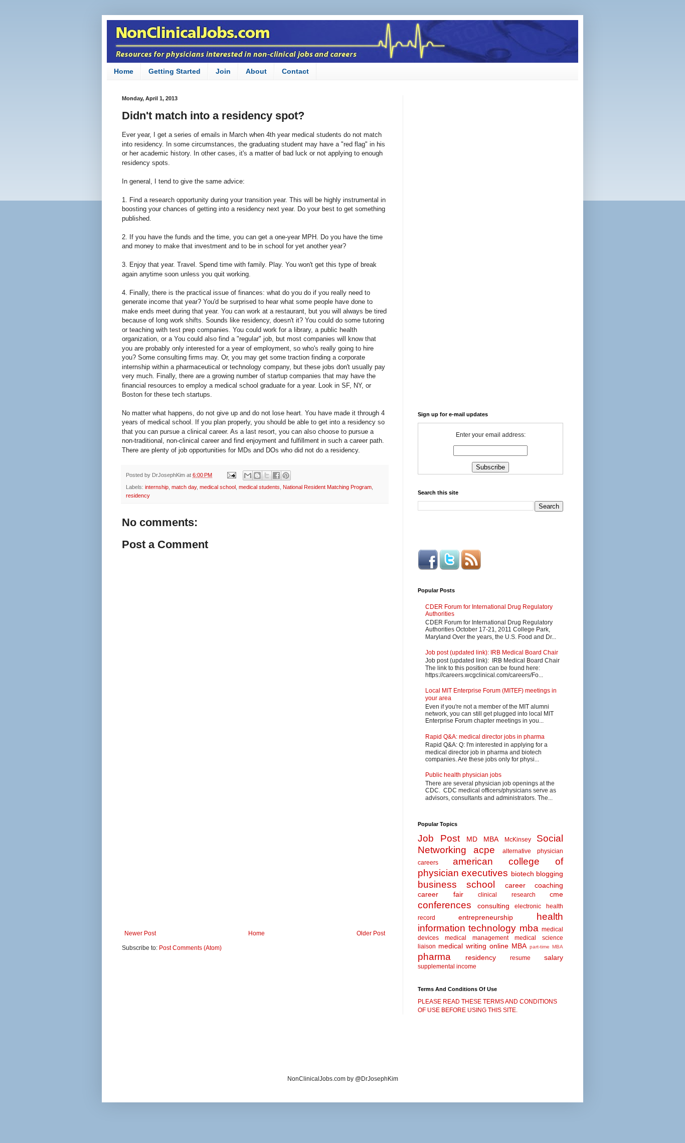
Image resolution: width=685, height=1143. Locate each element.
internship (156, 487)
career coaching (534, 885)
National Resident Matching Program (327, 487)
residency (138, 496)
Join (223, 71)
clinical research (507, 894)
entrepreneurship (485, 917)
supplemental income (447, 966)
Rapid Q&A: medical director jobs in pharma (485, 736)
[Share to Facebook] (276, 475)
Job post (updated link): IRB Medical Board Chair (491, 652)
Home (123, 71)
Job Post (439, 838)
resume (520, 957)
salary (553, 957)
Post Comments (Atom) (190, 947)
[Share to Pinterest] (286, 475)
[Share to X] (267, 475)
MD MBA (482, 839)
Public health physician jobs (463, 774)
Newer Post (140, 933)
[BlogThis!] (257, 475)
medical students (259, 487)
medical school (218, 487)
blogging (549, 874)
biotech (522, 874)
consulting (493, 906)
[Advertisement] (255, 847)
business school (456, 884)
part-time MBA (546, 946)
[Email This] (248, 475)
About (256, 71)
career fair (440, 894)
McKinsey (517, 839)
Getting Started (174, 71)
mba (529, 928)
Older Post (371, 933)
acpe (484, 850)
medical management (476, 937)
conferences (444, 905)
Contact (295, 71)
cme (556, 894)
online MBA (508, 946)
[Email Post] (231, 475)
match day (184, 487)
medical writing (462, 946)
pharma (434, 956)
